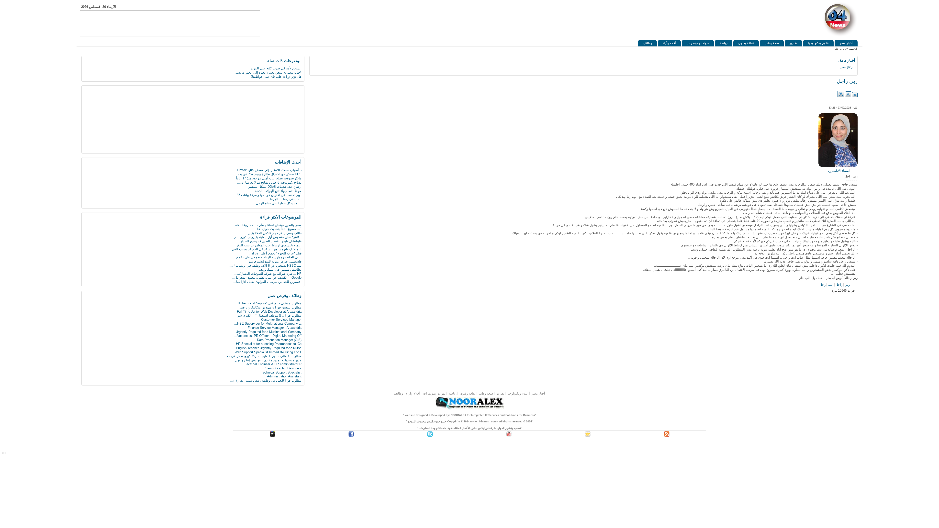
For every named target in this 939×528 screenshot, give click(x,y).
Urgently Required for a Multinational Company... (267, 332)
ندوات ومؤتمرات (698, 43)
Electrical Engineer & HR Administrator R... (271, 364)
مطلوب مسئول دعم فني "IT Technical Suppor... (268, 303)
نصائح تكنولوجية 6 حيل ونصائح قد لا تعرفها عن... (269, 178)
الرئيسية (853, 48)
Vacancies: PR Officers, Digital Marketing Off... (268, 336)
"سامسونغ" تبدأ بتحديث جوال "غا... (278, 229)
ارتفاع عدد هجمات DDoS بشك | (835, 67)
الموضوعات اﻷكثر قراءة (281, 217)
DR (4, 452)
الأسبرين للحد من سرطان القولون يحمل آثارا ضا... (267, 282)
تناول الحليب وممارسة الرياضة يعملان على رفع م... (267, 257)
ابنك (830, 284)
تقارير (793, 43)
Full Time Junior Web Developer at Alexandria (269, 311)
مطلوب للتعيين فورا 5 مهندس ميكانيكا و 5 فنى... (269, 307)
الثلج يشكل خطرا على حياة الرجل (279, 199)
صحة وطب (772, 43)
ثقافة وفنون (746, 43)
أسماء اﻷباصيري (839, 171)
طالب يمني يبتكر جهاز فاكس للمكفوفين (275, 233)
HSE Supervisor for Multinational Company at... (268, 323)
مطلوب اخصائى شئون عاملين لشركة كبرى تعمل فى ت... (263, 356)
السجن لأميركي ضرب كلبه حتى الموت (276, 68)
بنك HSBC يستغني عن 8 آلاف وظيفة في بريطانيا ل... (265, 265)
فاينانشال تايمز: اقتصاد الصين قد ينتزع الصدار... (269, 241)
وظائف (647, 43)
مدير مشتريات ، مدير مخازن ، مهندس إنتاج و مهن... (267, 360)
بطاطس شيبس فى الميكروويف (280, 269)
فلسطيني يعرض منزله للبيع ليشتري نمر (275, 261)
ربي (847, 284)
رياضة (723, 43)
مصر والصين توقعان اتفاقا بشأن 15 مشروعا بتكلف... (266, 225)
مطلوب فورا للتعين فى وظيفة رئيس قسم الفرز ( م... (266, 380)
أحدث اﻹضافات (288, 162)
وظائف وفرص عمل (285, 295)
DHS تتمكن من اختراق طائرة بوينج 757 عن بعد (270, 170)
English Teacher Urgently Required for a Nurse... (267, 348)
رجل (823, 284)
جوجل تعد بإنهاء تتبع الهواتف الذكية (278, 186)
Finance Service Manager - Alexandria (275, 328)
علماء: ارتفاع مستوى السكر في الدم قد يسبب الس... (265, 249)
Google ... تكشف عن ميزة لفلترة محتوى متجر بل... (267, 277)
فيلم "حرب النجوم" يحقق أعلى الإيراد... (275, 253)
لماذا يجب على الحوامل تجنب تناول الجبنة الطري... (267, 203)
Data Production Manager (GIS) (279, 340)
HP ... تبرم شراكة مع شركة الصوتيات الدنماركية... (268, 273)
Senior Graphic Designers (283, 368)
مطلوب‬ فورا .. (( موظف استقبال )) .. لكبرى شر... (268, 315)
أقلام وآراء (669, 43)
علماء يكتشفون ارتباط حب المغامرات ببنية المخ (269, 245)
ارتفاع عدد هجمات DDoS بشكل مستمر (275, 182)
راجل (839, 284)
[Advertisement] (170, 23)
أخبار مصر (846, 43)
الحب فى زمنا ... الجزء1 (285, 195)
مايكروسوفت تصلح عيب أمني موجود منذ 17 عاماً (269, 174)
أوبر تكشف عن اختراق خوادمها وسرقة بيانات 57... (268, 191)
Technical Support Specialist (281, 372)
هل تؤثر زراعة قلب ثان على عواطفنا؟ (276, 76)
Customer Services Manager (281, 319)
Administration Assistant (284, 376)
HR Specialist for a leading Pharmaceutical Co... (267, 344)
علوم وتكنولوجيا (818, 43)
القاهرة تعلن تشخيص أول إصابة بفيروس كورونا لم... (266, 237)
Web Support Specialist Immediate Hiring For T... (267, 352)
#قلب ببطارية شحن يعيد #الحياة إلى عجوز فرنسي (268, 72)
